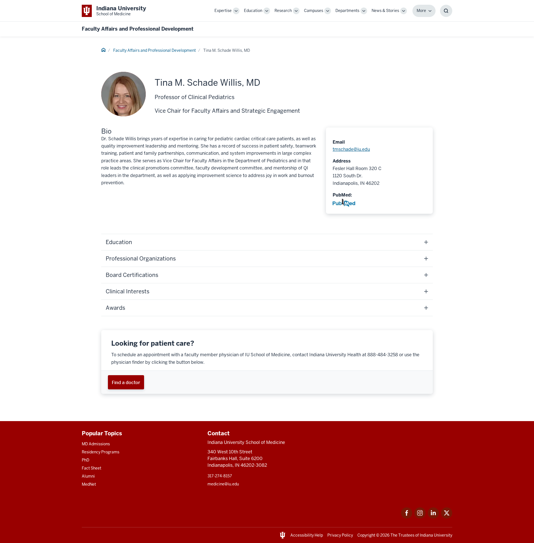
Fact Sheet (91, 468)
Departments (347, 10)
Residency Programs (100, 451)
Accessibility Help (306, 535)
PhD (85, 460)
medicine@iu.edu (223, 484)
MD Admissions (96, 443)
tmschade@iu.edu (351, 149)
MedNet (89, 484)
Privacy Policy (340, 535)
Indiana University (436, 535)
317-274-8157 (219, 475)
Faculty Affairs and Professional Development (138, 29)
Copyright (366, 535)
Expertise (223, 10)
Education (253, 10)
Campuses (313, 10)
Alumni (88, 476)
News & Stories (385, 10)
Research (283, 10)
